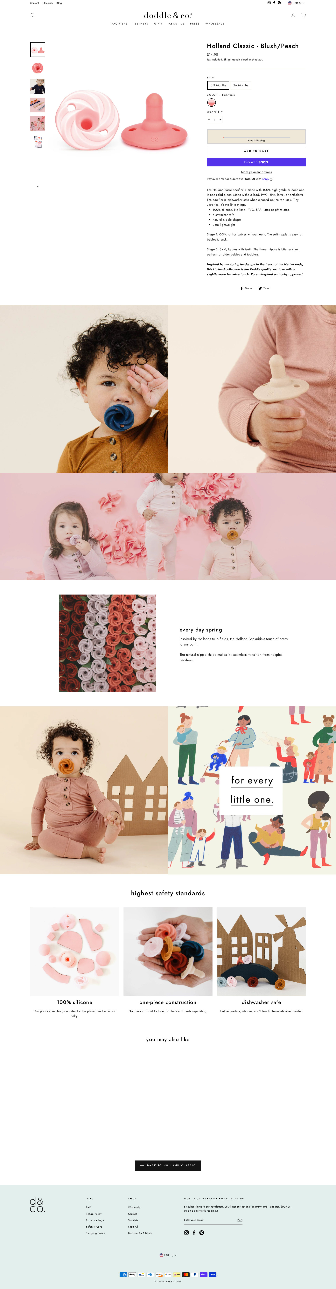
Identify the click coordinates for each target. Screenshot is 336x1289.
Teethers (140, 23)
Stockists (48, 3)
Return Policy (94, 1214)
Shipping (229, 59)
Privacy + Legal (95, 1220)
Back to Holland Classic (171, 1165)
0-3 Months (218, 85)
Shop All (133, 1227)
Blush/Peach (211, 103)
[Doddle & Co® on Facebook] (194, 1232)
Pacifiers (119, 23)
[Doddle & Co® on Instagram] (186, 1232)
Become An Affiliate (140, 1233)
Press (195, 23)
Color (221, 95)
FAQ (88, 1207)
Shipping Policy (95, 1233)
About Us (177, 23)
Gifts (158, 23)
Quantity (215, 112)
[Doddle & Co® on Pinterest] (201, 1232)
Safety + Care (94, 1227)
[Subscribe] (239, 1220)
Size (210, 77)
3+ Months (240, 85)
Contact (34, 3)
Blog (59, 3)
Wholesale (214, 23)
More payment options (256, 172)
